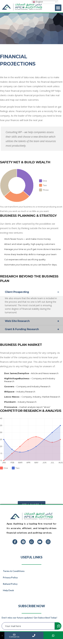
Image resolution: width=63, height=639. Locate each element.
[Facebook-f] (14, 541)
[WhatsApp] (53, 635)
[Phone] (33, 635)
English (39, 2)
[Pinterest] (23, 541)
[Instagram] (48, 541)
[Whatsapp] (31, 541)
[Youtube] (39, 541)
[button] (58, 7)
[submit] (58, 626)
